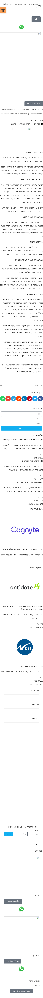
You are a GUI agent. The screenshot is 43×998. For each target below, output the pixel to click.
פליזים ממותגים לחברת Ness (31, 666)
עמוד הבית (40, 114)
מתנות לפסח (27, 217)
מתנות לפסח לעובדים (34, 294)
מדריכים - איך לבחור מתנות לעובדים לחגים (23, 114)
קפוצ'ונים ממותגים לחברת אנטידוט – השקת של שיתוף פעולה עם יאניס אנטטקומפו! (22, 607)
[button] (40, 398)
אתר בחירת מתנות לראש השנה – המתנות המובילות (23, 439)
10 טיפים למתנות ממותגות (32, 461)
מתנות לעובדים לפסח (34, 152)
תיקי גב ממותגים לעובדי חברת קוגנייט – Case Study (22, 549)
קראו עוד (40, 454)
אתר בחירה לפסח (29, 185)
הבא (30, 504)
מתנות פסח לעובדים (11, 173)
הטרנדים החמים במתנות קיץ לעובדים (28, 482)
